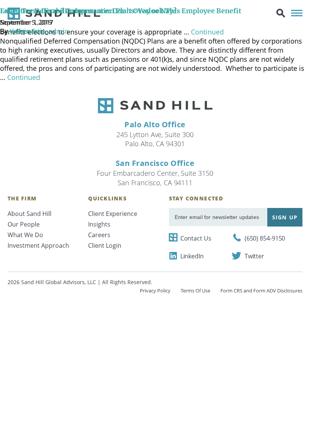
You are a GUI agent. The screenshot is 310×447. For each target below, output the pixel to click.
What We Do (25, 235)
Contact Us (195, 238)
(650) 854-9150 (265, 238)
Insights (99, 224)
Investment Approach (38, 245)
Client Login (104, 245)
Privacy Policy (155, 290)
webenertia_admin (39, 31)
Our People (24, 224)
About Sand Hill (29, 213)
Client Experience (112, 213)
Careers (99, 235)
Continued (23, 77)
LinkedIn (192, 256)
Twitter (254, 256)
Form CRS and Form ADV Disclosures (261, 290)
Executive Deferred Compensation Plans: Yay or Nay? (88, 10)
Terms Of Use (195, 290)
